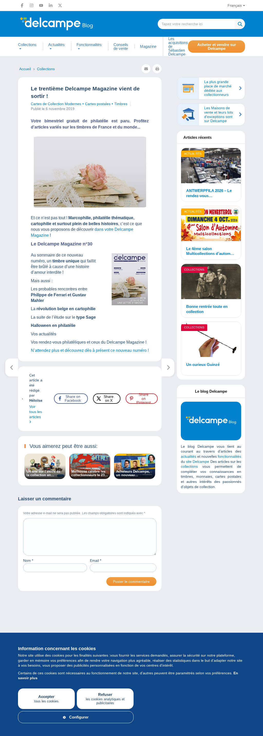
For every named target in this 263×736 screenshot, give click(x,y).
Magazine (148, 46)
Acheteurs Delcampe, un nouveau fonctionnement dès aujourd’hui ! (133, 473)
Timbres (120, 104)
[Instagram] (31, 5)
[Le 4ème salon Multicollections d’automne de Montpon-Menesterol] (211, 224)
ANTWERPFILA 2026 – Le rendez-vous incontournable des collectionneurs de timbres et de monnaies (210, 193)
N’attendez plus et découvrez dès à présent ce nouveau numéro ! (90, 350)
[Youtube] (41, 5)
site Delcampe (197, 461)
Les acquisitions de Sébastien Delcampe (178, 46)
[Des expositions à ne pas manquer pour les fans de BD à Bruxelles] (168, 367)
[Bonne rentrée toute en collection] (211, 282)
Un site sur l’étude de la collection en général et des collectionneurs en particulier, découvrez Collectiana (43, 473)
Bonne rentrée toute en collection (207, 309)
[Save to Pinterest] (8, 287)
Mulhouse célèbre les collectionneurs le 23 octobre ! (88, 473)
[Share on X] (8, 275)
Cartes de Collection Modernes (56, 104)
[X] (60, 5)
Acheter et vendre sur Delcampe (216, 46)
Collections (194, 269)
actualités (188, 456)
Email (95, 560)
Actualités (192, 153)
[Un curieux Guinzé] (211, 340)
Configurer (79, 717)
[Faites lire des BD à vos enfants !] (11, 367)
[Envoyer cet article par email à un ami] (146, 68)
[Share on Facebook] (8, 262)
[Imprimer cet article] (157, 68)
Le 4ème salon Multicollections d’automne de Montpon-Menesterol (210, 251)
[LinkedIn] (50, 5)
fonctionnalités (229, 456)
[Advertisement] (219, 534)
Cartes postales (97, 104)
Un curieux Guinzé (203, 364)
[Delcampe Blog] (68, 23)
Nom (28, 560)
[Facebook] (22, 5)
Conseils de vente (121, 46)
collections (189, 466)
